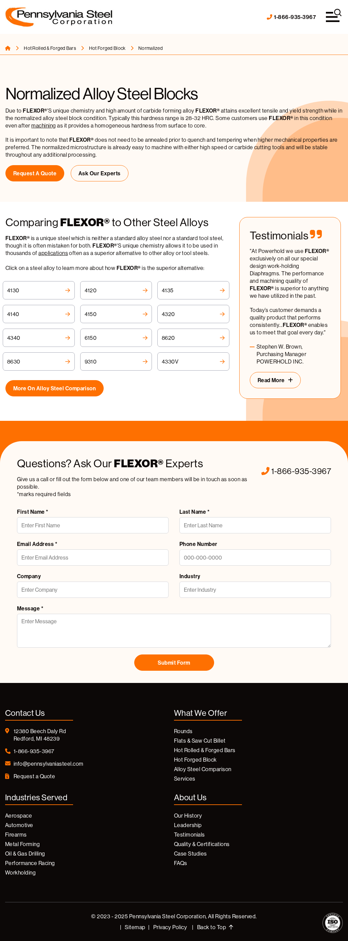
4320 (168, 314)
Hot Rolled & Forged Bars (50, 48)
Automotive (19, 825)
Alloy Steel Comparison (202, 769)
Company (29, 576)
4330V (170, 361)
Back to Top (212, 927)
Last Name (194, 511)
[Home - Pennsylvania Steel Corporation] (59, 17)
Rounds (183, 731)
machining (43, 125)
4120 (91, 290)
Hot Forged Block (107, 48)
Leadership (188, 825)
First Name (32, 511)
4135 (168, 290)
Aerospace (18, 815)
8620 (168, 337)
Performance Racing (30, 863)
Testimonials (189, 834)
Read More (271, 380)
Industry (190, 576)
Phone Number (198, 544)
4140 (13, 314)
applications (53, 253)
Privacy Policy (170, 927)
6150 (91, 337)
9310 (91, 361)
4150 (91, 314)
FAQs (180, 863)
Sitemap (135, 927)
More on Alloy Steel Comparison (54, 388)
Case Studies (190, 853)
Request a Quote (34, 173)
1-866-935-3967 (295, 17)
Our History (188, 815)
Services (184, 778)
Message (30, 608)
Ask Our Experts (100, 173)
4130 (13, 290)
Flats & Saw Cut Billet (200, 740)
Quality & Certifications (202, 844)
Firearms (16, 834)
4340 (13, 337)
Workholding (20, 872)
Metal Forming (22, 844)
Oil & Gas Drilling (25, 853)
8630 (13, 361)
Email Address (37, 544)
